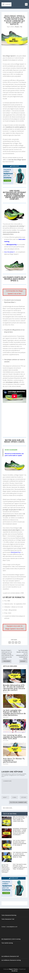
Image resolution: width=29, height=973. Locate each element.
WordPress (14, 971)
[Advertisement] (14, 420)
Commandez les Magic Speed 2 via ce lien (14, 292)
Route (17, 27)
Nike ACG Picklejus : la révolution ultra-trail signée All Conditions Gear (20, 819)
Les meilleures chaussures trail (10, 956)
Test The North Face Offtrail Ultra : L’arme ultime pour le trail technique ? (20, 867)
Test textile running (7, 943)
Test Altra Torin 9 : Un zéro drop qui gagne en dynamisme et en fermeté (19, 843)
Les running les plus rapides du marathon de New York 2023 (14, 737)
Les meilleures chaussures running (11, 960)
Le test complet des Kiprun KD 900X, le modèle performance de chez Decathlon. (14, 712)
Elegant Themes (13, 969)
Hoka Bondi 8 (17, 453)
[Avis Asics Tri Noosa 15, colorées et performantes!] (14, 749)
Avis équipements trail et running (10, 939)
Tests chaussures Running (8, 915)
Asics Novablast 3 (9, 252)
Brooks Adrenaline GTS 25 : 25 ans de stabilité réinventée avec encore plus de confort (14, 687)
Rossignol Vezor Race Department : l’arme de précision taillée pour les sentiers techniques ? (20, 831)
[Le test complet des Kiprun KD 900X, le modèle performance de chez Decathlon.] (14, 701)
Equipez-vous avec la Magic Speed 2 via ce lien (14, 627)
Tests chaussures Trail (7, 919)
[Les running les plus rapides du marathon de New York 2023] (14, 726)
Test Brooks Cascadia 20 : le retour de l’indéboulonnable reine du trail (20, 855)
